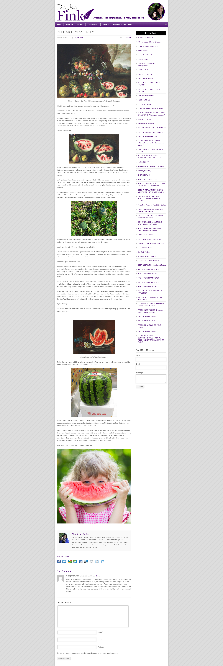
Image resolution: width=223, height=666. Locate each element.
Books (80, 24)
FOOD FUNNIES (144, 100)
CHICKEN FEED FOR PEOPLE (149, 261)
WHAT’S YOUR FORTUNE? (148, 136)
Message (139, 373)
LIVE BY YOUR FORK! (146, 96)
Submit (140, 386)
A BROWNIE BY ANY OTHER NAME (151, 166)
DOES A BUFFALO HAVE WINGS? (150, 108)
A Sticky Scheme (144, 59)
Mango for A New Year (146, 55)
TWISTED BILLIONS (145, 235)
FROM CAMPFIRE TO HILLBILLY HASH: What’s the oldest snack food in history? (152, 143)
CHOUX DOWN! (144, 175)
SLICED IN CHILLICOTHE (147, 256)
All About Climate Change (122, 24)
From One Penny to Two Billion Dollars (152, 205)
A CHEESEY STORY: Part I (147, 179)
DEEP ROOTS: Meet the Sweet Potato (152, 265)
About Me (69, 24)
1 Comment (127, 38)
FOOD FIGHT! (143, 70)
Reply (98, 576)
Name (100, 633)
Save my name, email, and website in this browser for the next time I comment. (89, 653)
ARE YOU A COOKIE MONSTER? (150, 239)
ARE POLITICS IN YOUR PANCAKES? (152, 128)
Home (59, 24)
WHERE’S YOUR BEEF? (147, 74)
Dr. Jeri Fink (78, 38)
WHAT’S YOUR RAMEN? (147, 316)
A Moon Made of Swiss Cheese (149, 42)
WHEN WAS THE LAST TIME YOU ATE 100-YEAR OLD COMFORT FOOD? (150, 198)
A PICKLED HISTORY (146, 119)
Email (100, 640)
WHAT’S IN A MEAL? (145, 78)
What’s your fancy (144, 171)
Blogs (105, 24)
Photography (93, 24)
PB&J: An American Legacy (148, 46)
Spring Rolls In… (144, 50)
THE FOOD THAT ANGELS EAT (76, 32)
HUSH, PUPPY (143, 162)
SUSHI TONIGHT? (144, 248)
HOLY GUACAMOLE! (145, 38)
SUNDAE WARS (143, 252)
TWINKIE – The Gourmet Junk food (151, 243)
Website (101, 647)
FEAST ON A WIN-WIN (146, 123)
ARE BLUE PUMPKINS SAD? (148, 269)
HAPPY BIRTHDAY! (145, 104)
